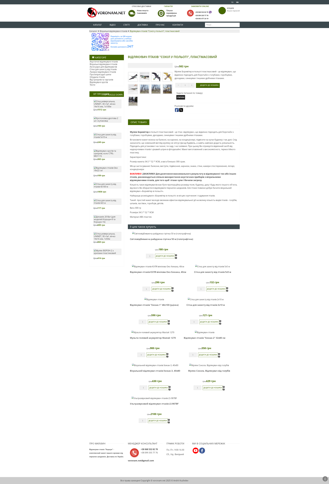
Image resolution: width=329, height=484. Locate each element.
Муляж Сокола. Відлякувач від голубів (209, 370)
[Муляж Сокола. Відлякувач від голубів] (209, 365)
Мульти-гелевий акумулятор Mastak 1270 (153, 337)
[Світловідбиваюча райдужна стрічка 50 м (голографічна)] (161, 233)
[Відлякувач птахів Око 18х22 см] (107, 169)
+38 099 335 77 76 (201, 15)
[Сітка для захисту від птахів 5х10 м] (107, 135)
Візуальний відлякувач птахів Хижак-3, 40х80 (155, 370)
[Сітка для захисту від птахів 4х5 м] (107, 201)
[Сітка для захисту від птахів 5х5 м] (212, 266)
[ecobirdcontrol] (196, 450)
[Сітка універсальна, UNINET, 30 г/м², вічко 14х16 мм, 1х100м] (107, 104)
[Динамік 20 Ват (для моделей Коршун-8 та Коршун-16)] (107, 219)
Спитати (180, 97)
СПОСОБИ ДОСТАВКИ (141, 6)
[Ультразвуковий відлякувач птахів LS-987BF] (154, 398)
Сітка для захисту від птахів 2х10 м (205, 304)
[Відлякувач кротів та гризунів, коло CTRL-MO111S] (107, 153)
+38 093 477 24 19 (201, 18)
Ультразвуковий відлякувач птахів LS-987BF (154, 403)
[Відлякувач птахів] (154, 299)
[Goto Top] (325, 478)
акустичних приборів (192, 177)
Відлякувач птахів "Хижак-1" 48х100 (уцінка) (154, 304)
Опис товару (139, 122)
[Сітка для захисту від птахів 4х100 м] (107, 185)
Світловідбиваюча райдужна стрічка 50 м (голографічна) (161, 239)
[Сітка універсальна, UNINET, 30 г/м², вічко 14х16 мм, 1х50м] (107, 236)
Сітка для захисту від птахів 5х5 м (212, 271)
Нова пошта (142, 10)
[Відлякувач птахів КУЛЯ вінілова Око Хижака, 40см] (158, 266)
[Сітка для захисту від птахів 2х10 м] (206, 299)
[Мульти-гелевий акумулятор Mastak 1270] (153, 332)
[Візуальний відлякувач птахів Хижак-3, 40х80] (155, 365)
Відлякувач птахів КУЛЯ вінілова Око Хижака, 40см (158, 271)
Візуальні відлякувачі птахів (113, 31)
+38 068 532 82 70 (201, 12)
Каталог (93, 31)
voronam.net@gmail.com (141, 460)
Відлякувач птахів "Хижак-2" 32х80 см (204, 337)
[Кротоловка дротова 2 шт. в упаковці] (107, 119)
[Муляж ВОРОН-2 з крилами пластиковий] (107, 251)
